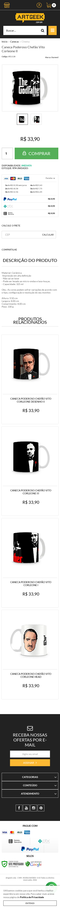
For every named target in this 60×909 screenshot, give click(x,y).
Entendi (30, 903)
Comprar (39, 153)
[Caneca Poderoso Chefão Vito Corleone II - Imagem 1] (22, 119)
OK (48, 234)
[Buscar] (43, 30)
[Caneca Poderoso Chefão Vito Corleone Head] (30, 654)
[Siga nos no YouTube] (26, 808)
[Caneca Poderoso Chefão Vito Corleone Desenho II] (30, 379)
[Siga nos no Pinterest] (41, 808)
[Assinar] (30, 762)
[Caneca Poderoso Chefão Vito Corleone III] (30, 471)
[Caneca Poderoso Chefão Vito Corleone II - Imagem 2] (36, 119)
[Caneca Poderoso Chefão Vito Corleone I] (30, 563)
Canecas (14, 41)
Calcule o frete (11, 225)
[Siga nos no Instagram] (33, 808)
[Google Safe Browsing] (33, 863)
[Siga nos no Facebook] (19, 808)
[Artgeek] (30, 18)
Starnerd (54, 57)
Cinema (26, 41)
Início (5, 41)
